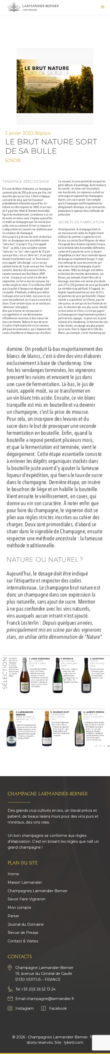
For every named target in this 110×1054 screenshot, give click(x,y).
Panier (13, 916)
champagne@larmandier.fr (50, 998)
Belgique (43, 133)
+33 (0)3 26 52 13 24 (38, 989)
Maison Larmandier (25, 882)
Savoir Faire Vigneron (27, 899)
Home (13, 874)
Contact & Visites (23, 941)
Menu (102, 5)
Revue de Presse (23, 932)
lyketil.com (73, 1042)
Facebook (58, 1008)
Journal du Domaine (26, 924)
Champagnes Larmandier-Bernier (38, 891)
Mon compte (19, 907)
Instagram (24, 1008)
